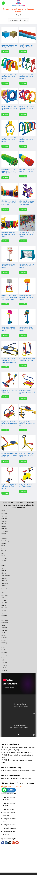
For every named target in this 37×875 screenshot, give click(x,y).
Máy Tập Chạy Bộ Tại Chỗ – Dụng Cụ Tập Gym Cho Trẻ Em (9, 423)
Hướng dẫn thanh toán (9, 828)
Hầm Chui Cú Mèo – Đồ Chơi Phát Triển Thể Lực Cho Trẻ (8, 234)
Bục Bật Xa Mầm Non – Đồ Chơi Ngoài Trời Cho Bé (9, 46)
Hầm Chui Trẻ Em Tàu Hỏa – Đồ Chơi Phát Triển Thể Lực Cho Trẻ (8, 202)
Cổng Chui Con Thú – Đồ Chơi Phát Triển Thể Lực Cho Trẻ (8, 139)
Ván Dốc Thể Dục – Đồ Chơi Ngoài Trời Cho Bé (26, 46)
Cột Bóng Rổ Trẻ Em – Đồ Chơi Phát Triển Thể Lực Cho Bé (26, 297)
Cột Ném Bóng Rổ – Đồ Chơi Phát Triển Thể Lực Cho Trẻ (8, 265)
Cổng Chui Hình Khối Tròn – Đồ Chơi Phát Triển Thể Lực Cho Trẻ (9, 108)
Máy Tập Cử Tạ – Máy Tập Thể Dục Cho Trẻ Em (9, 391)
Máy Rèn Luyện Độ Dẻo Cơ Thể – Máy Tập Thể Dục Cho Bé (9, 486)
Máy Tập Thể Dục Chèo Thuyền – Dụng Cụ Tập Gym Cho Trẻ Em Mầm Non (9, 360)
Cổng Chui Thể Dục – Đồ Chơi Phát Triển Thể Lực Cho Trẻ (26, 108)
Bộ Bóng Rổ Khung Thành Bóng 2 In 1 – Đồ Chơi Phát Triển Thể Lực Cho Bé (9, 297)
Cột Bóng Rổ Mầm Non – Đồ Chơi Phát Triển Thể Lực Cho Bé (9, 328)
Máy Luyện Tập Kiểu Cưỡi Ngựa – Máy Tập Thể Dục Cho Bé (26, 455)
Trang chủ (6, 9)
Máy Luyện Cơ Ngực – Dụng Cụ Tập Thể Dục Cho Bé (27, 423)
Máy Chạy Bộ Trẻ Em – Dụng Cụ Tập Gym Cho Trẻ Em (27, 391)
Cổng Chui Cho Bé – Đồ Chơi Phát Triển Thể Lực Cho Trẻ (26, 76)
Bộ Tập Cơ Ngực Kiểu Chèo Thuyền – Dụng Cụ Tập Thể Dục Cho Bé (9, 455)
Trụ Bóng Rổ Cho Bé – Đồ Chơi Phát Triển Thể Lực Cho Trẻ (26, 234)
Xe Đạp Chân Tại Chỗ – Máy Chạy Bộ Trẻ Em (26, 485)
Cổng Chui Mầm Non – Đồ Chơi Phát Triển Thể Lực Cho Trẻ (26, 139)
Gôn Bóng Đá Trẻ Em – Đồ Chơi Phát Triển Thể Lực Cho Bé (27, 265)
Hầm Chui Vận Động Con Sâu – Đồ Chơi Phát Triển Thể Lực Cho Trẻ (26, 202)
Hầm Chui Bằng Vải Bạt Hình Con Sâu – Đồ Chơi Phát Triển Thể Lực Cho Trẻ (9, 171)
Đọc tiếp (5, 51)
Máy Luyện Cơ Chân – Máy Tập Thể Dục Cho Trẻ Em (27, 359)
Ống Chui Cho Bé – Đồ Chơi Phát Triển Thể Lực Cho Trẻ (27, 170)
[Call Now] (4, 790)
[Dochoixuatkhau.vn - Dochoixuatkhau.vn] (18, 3)
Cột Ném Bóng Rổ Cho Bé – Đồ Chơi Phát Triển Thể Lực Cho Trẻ (27, 328)
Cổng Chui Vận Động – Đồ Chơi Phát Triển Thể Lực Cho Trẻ (9, 76)
